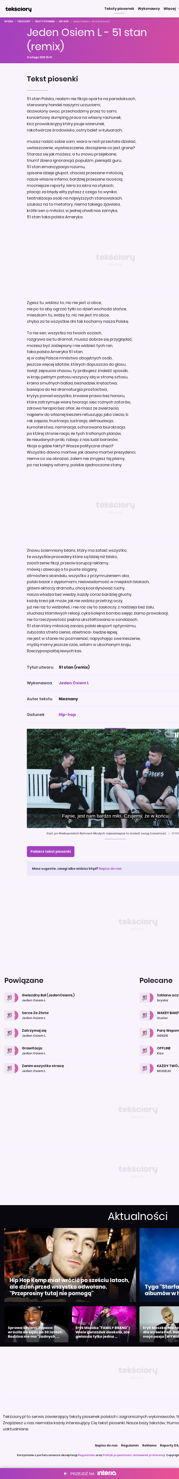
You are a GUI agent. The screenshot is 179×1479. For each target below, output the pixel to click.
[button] (119, 8)
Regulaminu (86, 1455)
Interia (8, 21)
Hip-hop (64, 21)
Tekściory (23, 21)
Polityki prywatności (117, 1455)
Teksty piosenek (44, 21)
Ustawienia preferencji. (149, 1455)
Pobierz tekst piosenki (51, 851)
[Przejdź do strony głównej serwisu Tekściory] (18, 8)
